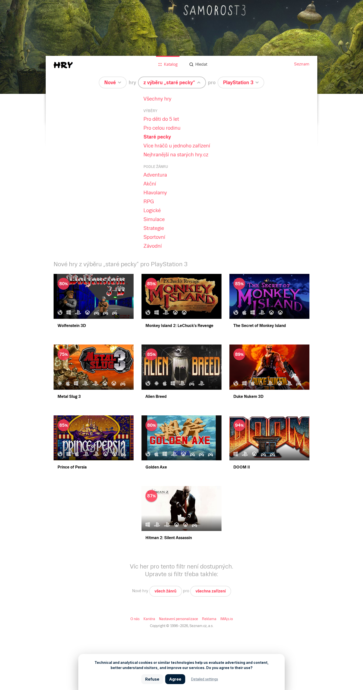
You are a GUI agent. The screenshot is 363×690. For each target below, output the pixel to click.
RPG (148, 201)
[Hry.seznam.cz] (63, 65)
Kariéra (149, 619)
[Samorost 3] (181, 47)
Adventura (155, 175)
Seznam (301, 64)
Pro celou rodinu (162, 128)
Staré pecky (157, 137)
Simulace (154, 219)
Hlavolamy (155, 192)
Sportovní (154, 237)
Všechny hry (157, 98)
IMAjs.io (226, 619)
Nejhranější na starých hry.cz (175, 154)
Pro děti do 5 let (161, 119)
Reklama (209, 619)
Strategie (153, 228)
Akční (149, 183)
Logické (152, 210)
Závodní (152, 246)
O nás (135, 619)
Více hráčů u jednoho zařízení (176, 145)
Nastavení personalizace (178, 619)
